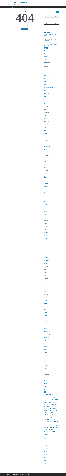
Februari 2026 (46, 445)
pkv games (52, 417)
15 (55, 21)
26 (48, 25)
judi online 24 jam (49, 404)
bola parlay (51, 397)
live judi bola (52, 414)
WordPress (29, 474)
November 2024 (46, 467)
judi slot (55, 404)
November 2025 (46, 450)
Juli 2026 (45, 438)
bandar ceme (57, 396)
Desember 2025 (46, 448)
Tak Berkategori (46, 57)
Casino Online (25, 7)
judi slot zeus (50, 410)
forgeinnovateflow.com (18, 2)
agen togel (48, 396)
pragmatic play (48, 419)
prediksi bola (55, 419)
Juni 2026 (45, 439)
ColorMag (25, 474)
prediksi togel (46, 421)
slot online (51, 429)
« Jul (44, 29)
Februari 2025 (46, 463)
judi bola (51, 402)
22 (55, 23)
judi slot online (48, 408)
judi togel (55, 410)
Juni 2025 (45, 457)
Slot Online (20, 7)
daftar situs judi (48, 399)
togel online (53, 431)
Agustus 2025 (46, 454)
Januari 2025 (45, 464)
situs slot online (48, 425)
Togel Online (38, 7)
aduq (44, 394)
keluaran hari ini (47, 412)
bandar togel (46, 397)
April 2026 (45, 442)
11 (46, 21)
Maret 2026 (45, 444)
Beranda (9, 7)
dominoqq (48, 402)
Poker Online (32, 7)
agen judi (51, 394)
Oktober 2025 (46, 451)
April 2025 (45, 460)
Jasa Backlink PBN (49, 7)
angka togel (53, 396)
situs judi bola (52, 421)
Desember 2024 (46, 466)
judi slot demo (46, 406)
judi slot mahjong (53, 406)
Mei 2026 (45, 441)
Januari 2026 (45, 447)
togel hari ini (48, 431)
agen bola (47, 394)
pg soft (48, 417)
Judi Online (14, 7)
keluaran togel (53, 412)
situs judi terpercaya (50, 422)
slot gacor (49, 427)
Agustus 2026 (46, 436)
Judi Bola (43, 7)
